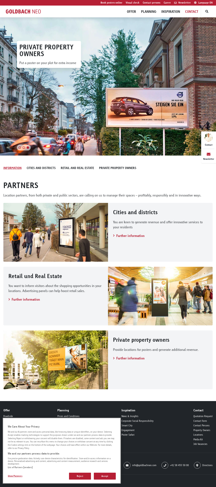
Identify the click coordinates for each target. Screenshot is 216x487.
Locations (198, 434)
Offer (131, 11)
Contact (191, 11)
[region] (62, 451)
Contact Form (200, 420)
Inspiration (170, 11)
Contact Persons (201, 425)
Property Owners (201, 430)
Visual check (132, 2)
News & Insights (130, 416)
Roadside (8, 416)
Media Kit (198, 439)
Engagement (128, 430)
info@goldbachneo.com (144, 465)
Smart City (127, 425)
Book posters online (111, 2)
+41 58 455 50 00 (179, 465)
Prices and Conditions (68, 416)
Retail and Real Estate (77, 168)
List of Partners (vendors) (20, 467)
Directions (207, 465)
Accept (104, 476)
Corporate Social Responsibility (138, 420)
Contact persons (151, 2)
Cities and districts (41, 168)
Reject (80, 476)
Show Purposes (15, 475)
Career (167, 2)
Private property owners (117, 168)
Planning (148, 11)
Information (12, 168)
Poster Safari (128, 434)
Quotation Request (203, 416)
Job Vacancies (200, 444)
